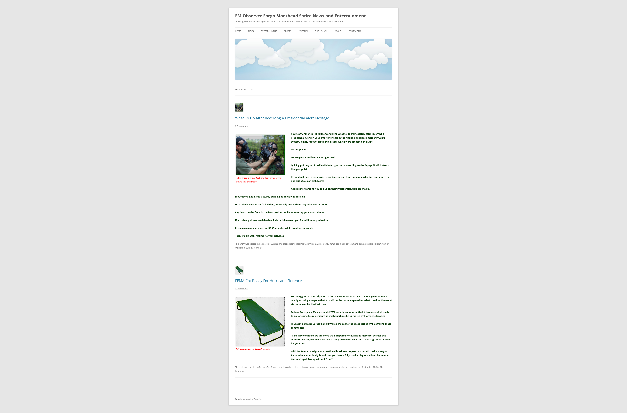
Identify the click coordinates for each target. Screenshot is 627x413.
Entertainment (269, 31)
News (251, 31)
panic (361, 243)
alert (292, 243)
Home (238, 31)
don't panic (311, 243)
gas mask (340, 243)
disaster (294, 367)
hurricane (353, 367)
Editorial (303, 31)
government (352, 243)
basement (300, 243)
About (338, 31)
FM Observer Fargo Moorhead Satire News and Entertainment (300, 16)
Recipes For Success (268, 243)
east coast (304, 367)
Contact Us (355, 31)
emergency (323, 243)
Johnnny (258, 247)
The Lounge (321, 31)
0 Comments (241, 126)
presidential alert (373, 243)
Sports (287, 31)
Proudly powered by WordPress (249, 399)
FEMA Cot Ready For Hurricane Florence (268, 280)
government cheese (338, 367)
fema (332, 243)
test (384, 243)
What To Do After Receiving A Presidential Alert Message (282, 117)
